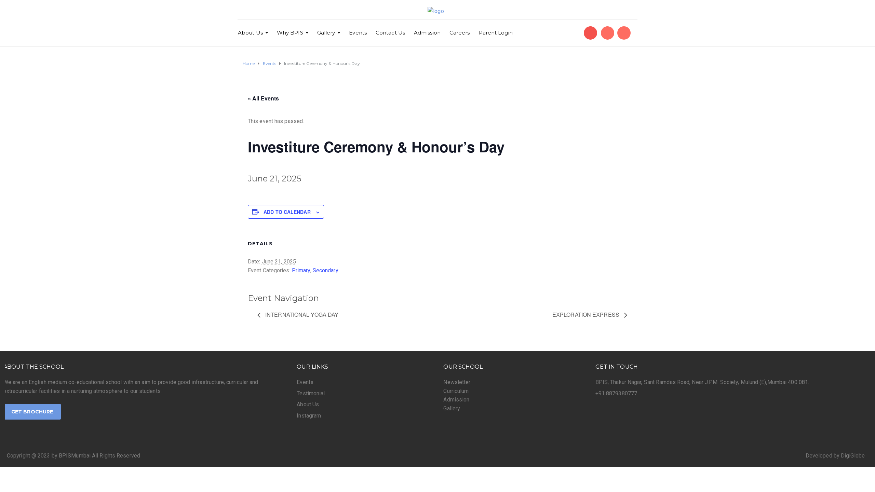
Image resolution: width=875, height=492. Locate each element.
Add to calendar (287, 211)
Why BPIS (290, 32)
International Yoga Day (301, 314)
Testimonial (311, 393)
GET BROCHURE (32, 412)
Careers (459, 32)
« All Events (263, 98)
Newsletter (456, 382)
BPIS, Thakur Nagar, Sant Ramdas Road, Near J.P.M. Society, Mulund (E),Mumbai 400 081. (702, 382)
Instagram (309, 415)
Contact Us (390, 32)
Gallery (326, 32)
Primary (301, 270)
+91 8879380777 (616, 393)
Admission (427, 32)
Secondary (325, 270)
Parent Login (496, 32)
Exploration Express (586, 314)
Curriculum (456, 391)
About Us (250, 32)
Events (358, 32)
